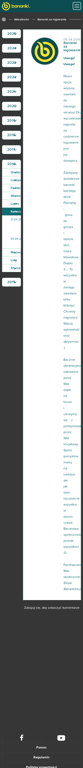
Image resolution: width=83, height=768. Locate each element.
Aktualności (21, 19)
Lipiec (15, 203)
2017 (11, 149)
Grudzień (16, 172)
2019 (11, 120)
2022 (11, 77)
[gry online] (16, 6)
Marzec (16, 252)
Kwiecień (16, 211)
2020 (11, 106)
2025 (11, 34)
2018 (11, 135)
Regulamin (41, 757)
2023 (11, 63)
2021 (11, 92)
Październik (16, 188)
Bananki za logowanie (51, 19)
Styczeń (16, 268)
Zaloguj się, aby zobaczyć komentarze (52, 607)
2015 (11, 282)
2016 (11, 164)
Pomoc (41, 747)
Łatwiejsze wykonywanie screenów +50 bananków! (22, 225)
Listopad (16, 180)
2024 (11, 48)
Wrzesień (16, 195)
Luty (14, 260)
